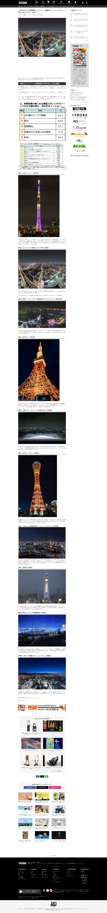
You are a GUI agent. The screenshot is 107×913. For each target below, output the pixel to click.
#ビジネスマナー (74, 97)
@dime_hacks (55, 787)
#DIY (80, 99)
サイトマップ (63, 889)
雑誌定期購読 (62, 891)
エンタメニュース (70, 875)
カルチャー (69, 872)
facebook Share (38, 776)
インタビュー (33, 875)
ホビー (68, 874)
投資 (42, 872)
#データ (34, 14)
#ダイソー (78, 95)
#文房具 (80, 97)
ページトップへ (53, 855)
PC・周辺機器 (20, 877)
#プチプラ (73, 95)
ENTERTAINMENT (72, 869)
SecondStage (84, 878)
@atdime (30, 787)
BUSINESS (34, 869)
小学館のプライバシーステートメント (71, 891)
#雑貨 (84, 97)
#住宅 (83, 99)
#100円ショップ (79, 92)
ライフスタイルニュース (57, 881)
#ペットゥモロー (74, 99)
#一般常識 (73, 92)
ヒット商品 (33, 874)
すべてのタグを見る (84, 102)
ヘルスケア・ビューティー (57, 878)
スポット (68, 871)
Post (42, 776)
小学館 (58, 891)
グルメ (54, 872)
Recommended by (55, 771)
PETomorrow (84, 881)
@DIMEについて (57, 889)
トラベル (31, 6)
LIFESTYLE (56, 869)
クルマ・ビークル (56, 871)
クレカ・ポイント (45, 875)
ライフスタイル (24, 6)
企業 (31, 872)
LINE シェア (46, 776)
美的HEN (84, 883)
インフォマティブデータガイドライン (72, 889)
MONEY (45, 869)
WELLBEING (84, 880)
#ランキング (40, 14)
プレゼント (83, 872)
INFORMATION (85, 869)
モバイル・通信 (21, 872)
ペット (54, 880)
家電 (19, 874)
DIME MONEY (44, 871)
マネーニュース (44, 877)
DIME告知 (82, 871)
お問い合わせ (82, 889)
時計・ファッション (56, 877)
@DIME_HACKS (43, 787)
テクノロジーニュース (22, 878)
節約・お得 (44, 874)
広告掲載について (82, 891)
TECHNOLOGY (23, 869)
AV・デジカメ (20, 871)
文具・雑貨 (55, 875)
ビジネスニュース (34, 877)
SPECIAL (84, 877)
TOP (19, 6)
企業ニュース (85, 875)
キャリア (32, 871)
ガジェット (20, 875)
